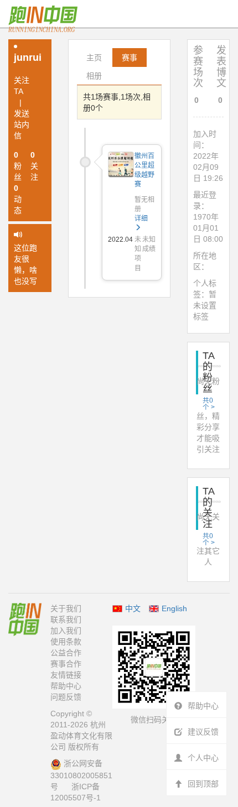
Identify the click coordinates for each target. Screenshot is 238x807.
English (174, 608)
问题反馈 (65, 697)
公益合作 (65, 652)
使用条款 (65, 641)
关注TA (21, 86)
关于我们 (65, 608)
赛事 (129, 57)
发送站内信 (21, 124)
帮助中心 (65, 685)
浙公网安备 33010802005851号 (81, 774)
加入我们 (65, 630)
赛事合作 (65, 663)
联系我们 (65, 619)
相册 (94, 75)
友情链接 (65, 674)
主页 (94, 57)
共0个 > (209, 403)
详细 (141, 218)
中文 (133, 608)
